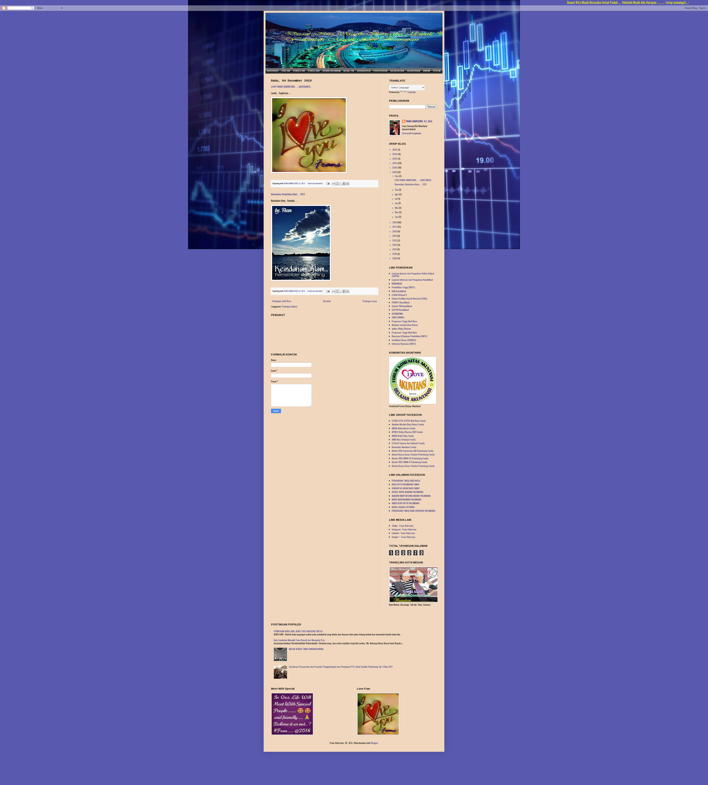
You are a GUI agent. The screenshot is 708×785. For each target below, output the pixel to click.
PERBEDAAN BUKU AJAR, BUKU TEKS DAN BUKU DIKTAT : (299, 631)
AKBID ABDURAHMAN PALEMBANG (406, 499)
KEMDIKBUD (397, 283)
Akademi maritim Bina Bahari (405, 324)
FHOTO (436, 71)
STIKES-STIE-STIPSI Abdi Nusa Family (409, 420)
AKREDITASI (363, 71)
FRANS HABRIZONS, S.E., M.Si (419, 121)
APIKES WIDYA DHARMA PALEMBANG (407, 491)
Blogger (374, 742)
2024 (395, 154)
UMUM (426, 71)
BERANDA (272, 71)
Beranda (327, 301)
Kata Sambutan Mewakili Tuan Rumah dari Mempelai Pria (299, 640)
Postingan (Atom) (289, 306)
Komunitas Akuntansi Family (404, 447)
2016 (394, 231)
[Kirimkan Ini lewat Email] (334, 183)
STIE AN (285, 71)
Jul (396, 198)
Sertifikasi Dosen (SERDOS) (404, 340)
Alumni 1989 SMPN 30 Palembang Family (410, 458)
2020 (395, 167)
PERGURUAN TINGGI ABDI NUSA (406, 480)
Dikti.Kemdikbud (399, 291)
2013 (394, 240)
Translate (411, 92)
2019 (394, 172)
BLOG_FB (348, 71)
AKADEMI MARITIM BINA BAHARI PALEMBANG (411, 495)
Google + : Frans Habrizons (403, 536)
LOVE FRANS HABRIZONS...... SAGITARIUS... (291, 86)
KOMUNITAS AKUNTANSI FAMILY (406, 488)
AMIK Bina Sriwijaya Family (404, 439)
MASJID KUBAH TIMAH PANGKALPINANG (306, 648)
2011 (394, 249)
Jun (396, 203)
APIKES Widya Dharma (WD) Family (407, 431)
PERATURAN (380, 71)
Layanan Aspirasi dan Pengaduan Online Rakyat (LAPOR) (413, 275)
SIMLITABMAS (398, 317)
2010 (395, 253)
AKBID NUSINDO (331, 71)
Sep (397, 189)
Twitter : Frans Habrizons (403, 525)
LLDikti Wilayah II (399, 294)
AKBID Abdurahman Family (403, 428)
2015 (394, 235)
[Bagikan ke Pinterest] (348, 183)
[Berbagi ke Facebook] (344, 183)
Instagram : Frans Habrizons (404, 529)
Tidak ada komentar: (315, 183)
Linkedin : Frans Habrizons (403, 533)
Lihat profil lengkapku (411, 133)
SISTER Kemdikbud (400, 309)
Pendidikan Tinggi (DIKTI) (403, 287)
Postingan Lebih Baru (281, 301)
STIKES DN (314, 71)
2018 (394, 222)
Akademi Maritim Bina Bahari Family (408, 424)
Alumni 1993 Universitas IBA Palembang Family (412, 450)
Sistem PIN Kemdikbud (402, 306)
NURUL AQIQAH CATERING (403, 507)
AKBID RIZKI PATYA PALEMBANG (405, 503)
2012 (395, 244)
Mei (397, 207)
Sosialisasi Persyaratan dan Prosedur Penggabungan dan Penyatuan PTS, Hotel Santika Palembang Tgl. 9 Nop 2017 (341, 666)
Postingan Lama (370, 301)
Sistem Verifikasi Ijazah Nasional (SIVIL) (409, 298)
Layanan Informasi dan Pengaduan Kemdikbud (412, 279)
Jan (396, 216)
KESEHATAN (397, 71)
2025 (395, 149)
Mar (397, 212)
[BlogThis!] (337, 183)
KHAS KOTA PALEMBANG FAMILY (405, 484)
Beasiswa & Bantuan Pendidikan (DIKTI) (409, 336)
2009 (395, 258)
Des (397, 176)
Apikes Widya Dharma (401, 328)
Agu (397, 194)
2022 (395, 158)
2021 (395, 163)
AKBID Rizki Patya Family (403, 435)
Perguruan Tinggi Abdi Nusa (404, 321)
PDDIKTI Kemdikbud (400, 302)
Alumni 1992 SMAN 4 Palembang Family (409, 462)
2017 (394, 226)
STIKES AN (299, 71)
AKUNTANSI (413, 71)
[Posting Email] (327, 183)
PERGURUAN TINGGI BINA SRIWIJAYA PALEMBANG (413, 510)
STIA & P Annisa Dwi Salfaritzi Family (408, 443)
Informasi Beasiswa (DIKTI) (404, 343)
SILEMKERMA (397, 313)
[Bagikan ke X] (341, 183)
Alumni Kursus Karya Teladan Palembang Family (413, 454)
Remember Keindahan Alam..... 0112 (288, 194)
